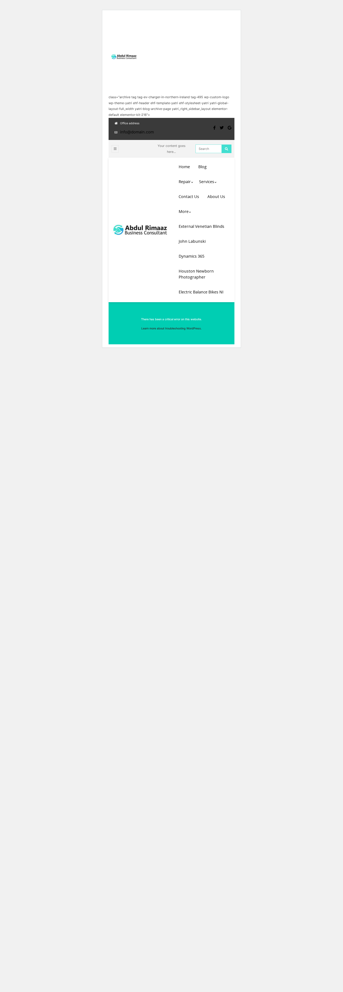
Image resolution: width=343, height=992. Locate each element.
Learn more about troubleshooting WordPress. (171, 328)
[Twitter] (222, 128)
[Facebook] (214, 128)
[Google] (229, 128)
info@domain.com (137, 132)
